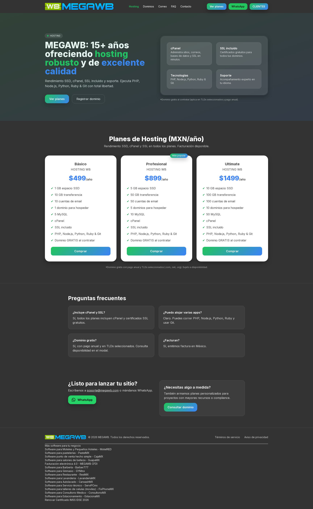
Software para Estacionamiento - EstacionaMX (72, 496)
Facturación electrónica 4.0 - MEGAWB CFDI (71, 463)
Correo (162, 6)
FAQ (173, 6)
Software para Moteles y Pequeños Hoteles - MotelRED (78, 449)
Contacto (185, 6)
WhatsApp (238, 6)
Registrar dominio (88, 99)
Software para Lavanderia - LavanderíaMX (70, 478)
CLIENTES (259, 6)
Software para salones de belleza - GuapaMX (72, 460)
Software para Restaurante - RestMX (67, 474)
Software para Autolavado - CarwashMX (69, 481)
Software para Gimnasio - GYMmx (65, 470)
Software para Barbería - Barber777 (66, 467)
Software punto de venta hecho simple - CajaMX (74, 456)
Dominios (148, 6)
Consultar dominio (181, 407)
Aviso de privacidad (256, 437)
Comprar (80, 251)
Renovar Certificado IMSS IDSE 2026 (67, 499)
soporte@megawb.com (103, 390)
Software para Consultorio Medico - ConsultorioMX (75, 492)
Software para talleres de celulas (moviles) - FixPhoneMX (79, 489)
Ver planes (217, 6)
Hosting (134, 6)
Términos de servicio (227, 437)
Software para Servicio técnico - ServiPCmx (71, 485)
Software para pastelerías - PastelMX (67, 452)
